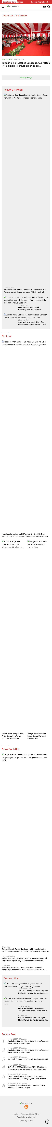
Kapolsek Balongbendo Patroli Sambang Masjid (28, 1059)
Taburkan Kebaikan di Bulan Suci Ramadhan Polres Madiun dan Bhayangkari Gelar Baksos (27, 1077)
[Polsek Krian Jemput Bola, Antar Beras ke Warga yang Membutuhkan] (13, 635)
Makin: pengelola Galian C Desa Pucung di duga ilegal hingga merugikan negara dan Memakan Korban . (24, 959)
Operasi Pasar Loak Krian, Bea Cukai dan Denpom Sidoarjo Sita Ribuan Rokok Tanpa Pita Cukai (32, 323)
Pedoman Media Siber (30, 1114)
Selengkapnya (26, 77)
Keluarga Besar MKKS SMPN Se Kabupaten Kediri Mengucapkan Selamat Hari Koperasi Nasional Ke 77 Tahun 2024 (24, 968)
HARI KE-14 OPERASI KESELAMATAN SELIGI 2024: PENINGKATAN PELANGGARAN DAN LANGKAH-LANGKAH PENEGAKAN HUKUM (27, 1068)
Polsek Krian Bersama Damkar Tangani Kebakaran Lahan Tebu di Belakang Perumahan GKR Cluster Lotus (32, 1009)
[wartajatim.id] (12, 7)
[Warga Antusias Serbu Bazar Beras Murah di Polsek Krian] (39, 635)
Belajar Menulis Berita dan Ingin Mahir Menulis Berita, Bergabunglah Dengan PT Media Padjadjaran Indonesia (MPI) (25, 950)
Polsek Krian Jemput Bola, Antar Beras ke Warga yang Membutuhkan (13, 736)
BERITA (5, 59)
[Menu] (3, 7)
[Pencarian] (48, 7)
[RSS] (26, 1107)
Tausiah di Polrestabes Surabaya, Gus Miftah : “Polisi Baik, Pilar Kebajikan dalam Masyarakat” (26, 65)
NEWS (10, 59)
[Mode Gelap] (44, 7)
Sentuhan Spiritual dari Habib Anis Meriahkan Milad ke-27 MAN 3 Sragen (26, 1086)
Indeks (15, 1114)
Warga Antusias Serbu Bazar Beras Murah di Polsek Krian (37, 736)
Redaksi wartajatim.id (26, 1117)
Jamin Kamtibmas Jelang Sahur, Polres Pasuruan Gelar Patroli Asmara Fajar (28, 1042)
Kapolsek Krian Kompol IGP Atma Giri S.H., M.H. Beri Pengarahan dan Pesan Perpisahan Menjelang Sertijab (25, 535)
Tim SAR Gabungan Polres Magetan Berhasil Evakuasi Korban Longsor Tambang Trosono (33, 992)
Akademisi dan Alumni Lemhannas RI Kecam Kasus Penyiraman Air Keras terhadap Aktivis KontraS (25, 290)
